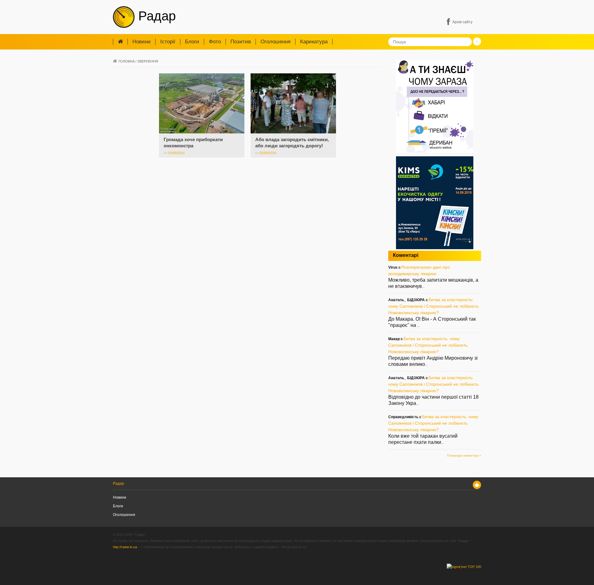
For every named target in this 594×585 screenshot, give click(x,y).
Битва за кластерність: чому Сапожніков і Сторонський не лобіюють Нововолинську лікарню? (433, 306)
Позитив (240, 42)
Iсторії (167, 42)
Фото (215, 42)
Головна (126, 61)
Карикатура (314, 42)
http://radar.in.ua (125, 547)
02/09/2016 (268, 153)
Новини (141, 42)
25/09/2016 (176, 153)
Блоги (192, 42)
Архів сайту (462, 22)
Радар (155, 16)
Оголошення (275, 42)
